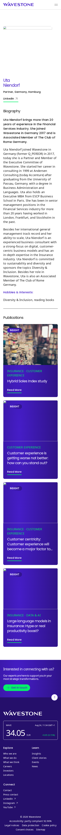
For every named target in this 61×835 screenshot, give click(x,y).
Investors (8, 770)
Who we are (9, 753)
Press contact (10, 794)
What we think (11, 762)
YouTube (14, 807)
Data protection (30, 825)
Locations (8, 774)
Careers (7, 766)
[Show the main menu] (56, 4)
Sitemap (40, 829)
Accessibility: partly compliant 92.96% (30, 821)
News (35, 766)
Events (35, 762)
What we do (9, 757)
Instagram (14, 803)
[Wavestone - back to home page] (18, 4)
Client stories (39, 757)
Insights (36, 753)
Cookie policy (49, 825)
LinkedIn (8, 98)
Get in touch (19, 688)
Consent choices (25, 829)
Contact (7, 790)
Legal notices (12, 825)
